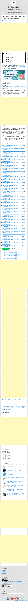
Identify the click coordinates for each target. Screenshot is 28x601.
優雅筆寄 (4, 570)
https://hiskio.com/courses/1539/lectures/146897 (13, 86)
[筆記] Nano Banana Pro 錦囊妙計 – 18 (12, 254)
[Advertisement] (14, 37)
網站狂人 (4, 571)
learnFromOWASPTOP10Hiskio (8, 401)
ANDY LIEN (12, 20)
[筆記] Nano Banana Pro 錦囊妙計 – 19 (12, 252)
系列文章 (8, 61)
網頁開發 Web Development (13, 399)
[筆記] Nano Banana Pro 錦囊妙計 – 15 (12, 258)
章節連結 (7, 53)
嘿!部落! (4, 573)
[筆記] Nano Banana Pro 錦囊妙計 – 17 (12, 255)
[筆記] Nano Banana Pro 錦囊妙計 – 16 (12, 257)
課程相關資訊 (9, 57)
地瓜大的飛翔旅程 (13, 7)
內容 (7, 59)
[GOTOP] (20, 599)
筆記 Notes (6, 399)
